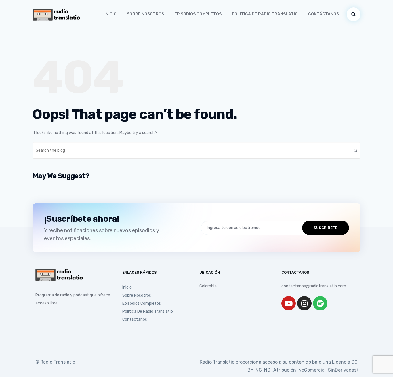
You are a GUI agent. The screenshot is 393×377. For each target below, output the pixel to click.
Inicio (110, 14)
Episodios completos (198, 14)
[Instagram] (304, 303)
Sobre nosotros (145, 14)
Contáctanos (323, 14)
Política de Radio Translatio (265, 14)
